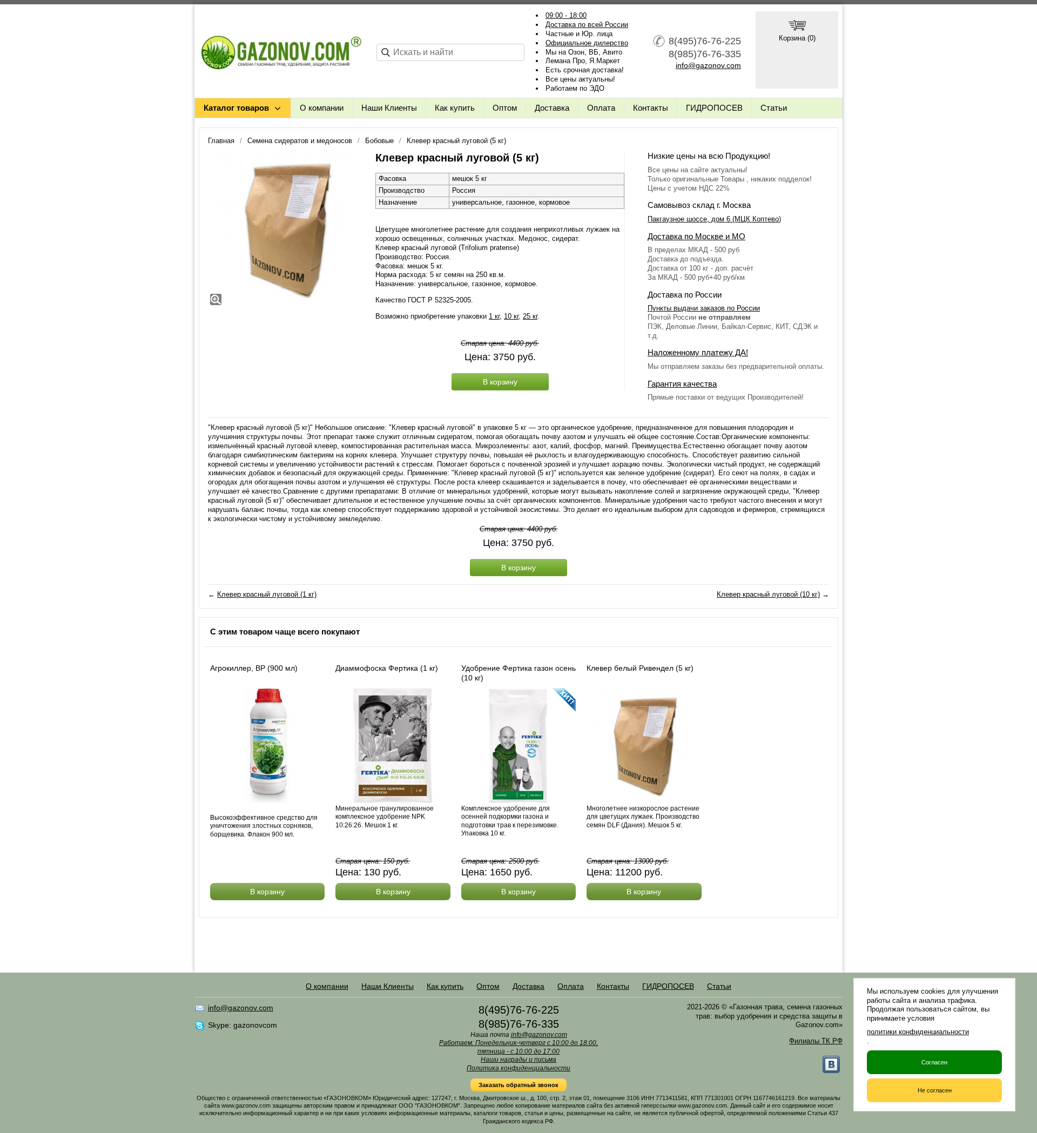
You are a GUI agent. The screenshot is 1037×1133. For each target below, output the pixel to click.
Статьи (773, 107)
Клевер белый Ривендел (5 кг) (640, 668)
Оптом (505, 107)
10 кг (511, 316)
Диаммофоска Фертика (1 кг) (386, 668)
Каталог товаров (236, 107)
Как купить (455, 107)
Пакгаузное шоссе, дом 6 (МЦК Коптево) (714, 219)
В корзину (500, 381)
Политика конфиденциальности (518, 1068)
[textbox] (450, 52)
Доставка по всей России (587, 25)
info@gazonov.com (708, 65)
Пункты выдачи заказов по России (704, 308)
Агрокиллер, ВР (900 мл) (254, 668)
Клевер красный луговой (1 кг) (267, 594)
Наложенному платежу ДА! (698, 352)
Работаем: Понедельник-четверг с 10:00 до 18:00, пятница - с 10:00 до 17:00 (518, 1047)
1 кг (494, 316)
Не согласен (935, 1090)
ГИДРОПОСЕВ (714, 107)
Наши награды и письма (518, 1059)
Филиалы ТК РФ (816, 1041)
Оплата (601, 107)
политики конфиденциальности (918, 1032)
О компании (322, 107)
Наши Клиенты (389, 107)
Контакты (650, 107)
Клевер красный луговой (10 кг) (768, 594)
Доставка (552, 107)
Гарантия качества (682, 383)
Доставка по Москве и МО (696, 236)
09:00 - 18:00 (566, 15)
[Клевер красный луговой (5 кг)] (286, 229)
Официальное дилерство (587, 43)
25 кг (530, 316)
